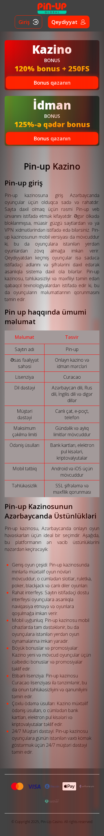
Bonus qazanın (52, 82)
